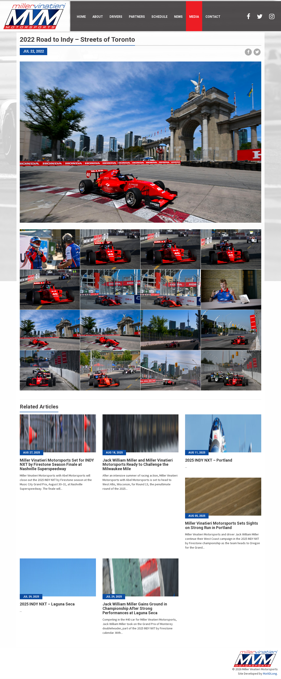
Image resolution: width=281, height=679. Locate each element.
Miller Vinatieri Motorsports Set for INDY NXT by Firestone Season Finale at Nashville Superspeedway (57, 464)
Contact (212, 16)
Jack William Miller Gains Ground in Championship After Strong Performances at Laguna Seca (135, 608)
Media (194, 16)
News (178, 16)
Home (81, 16)
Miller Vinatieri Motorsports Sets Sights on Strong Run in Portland (221, 525)
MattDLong (270, 673)
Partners (137, 16)
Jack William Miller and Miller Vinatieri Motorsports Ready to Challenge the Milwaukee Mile (138, 464)
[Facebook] (248, 16)
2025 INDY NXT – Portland (208, 460)
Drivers (116, 16)
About (97, 16)
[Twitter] (260, 16)
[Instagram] (272, 16)
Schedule (159, 16)
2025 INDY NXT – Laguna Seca (47, 604)
